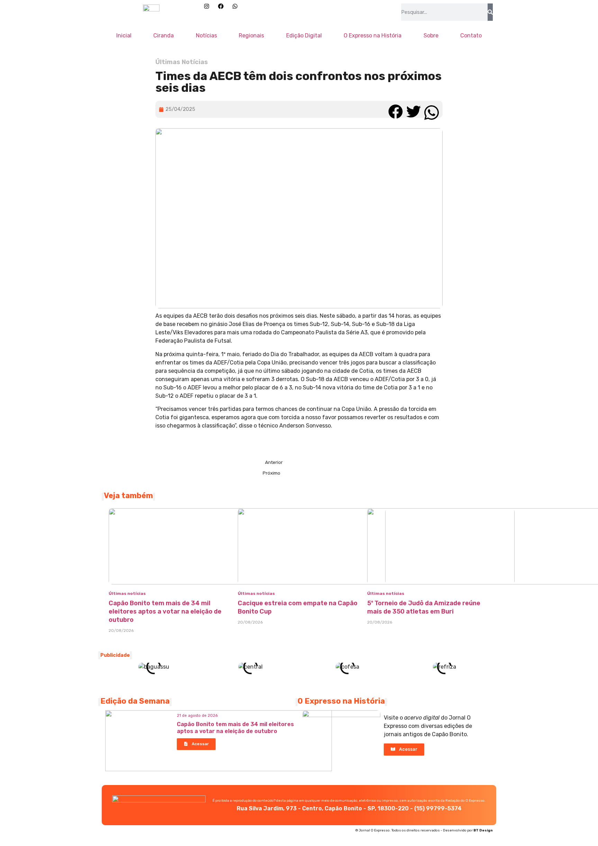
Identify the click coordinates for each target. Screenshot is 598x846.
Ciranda (163, 35)
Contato (471, 35)
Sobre (431, 35)
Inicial (124, 35)
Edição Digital (304, 35)
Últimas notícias (127, 593)
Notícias (206, 35)
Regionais (251, 35)
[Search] (490, 12)
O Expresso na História (372, 35)
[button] (395, 109)
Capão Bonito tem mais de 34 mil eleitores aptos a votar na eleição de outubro (165, 611)
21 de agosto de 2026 (197, 715)
